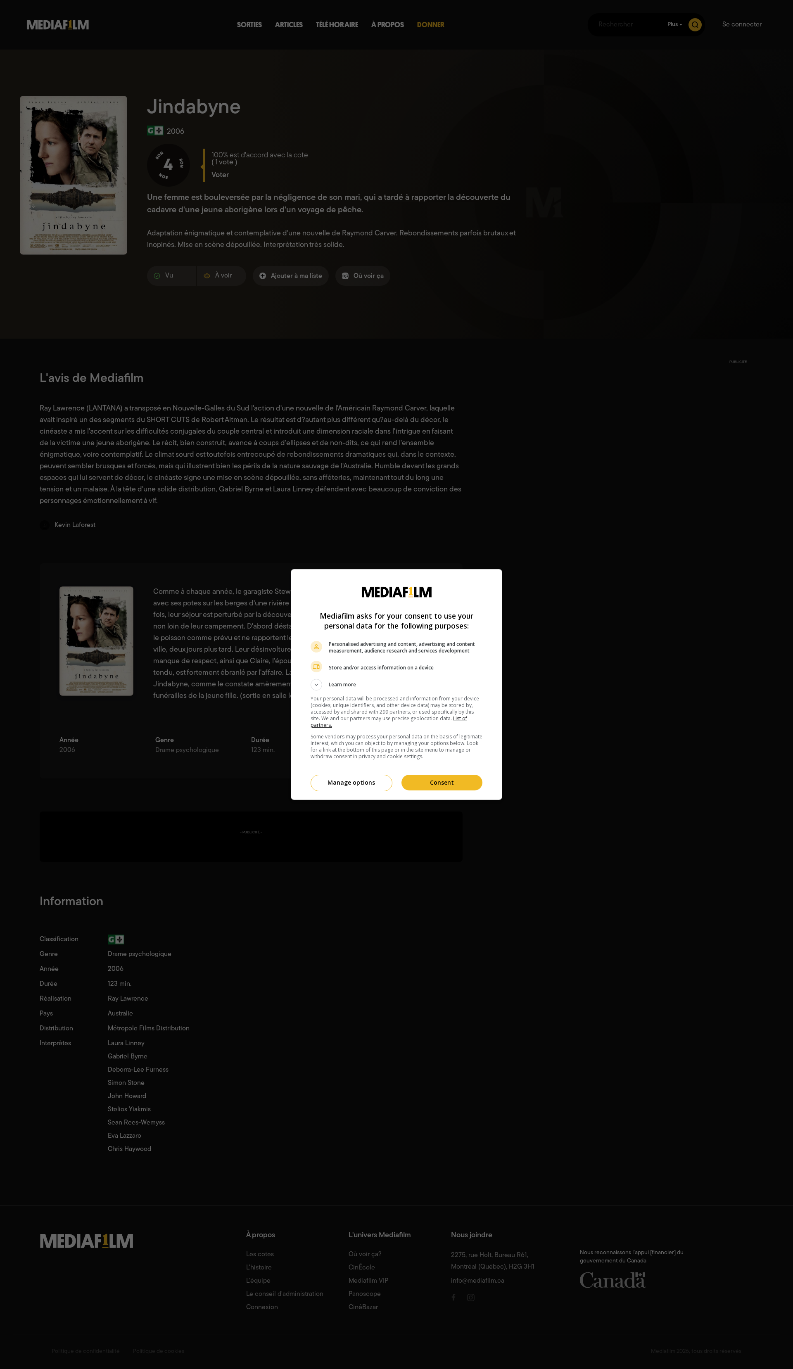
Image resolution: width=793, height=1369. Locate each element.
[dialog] (396, 684)
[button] (396, 684)
